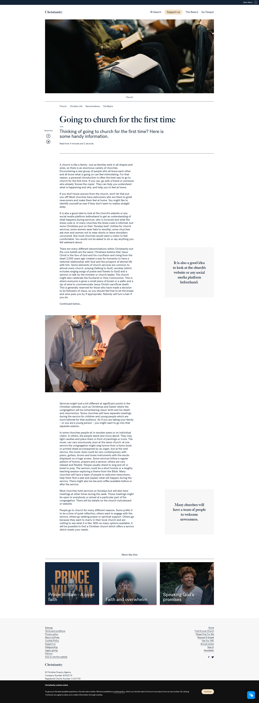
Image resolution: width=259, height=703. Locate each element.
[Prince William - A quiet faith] (72, 583)
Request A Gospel (205, 637)
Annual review (207, 643)
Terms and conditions (55, 631)
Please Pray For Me (205, 634)
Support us (173, 12)
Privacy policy (51, 634)
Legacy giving (51, 650)
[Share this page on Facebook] (48, 137)
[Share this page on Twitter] (48, 143)
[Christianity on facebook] (209, 656)
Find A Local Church (204, 631)
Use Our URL (208, 640)
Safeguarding (51, 647)
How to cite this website (56, 656)
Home (211, 627)
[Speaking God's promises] (187, 583)
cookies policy (119, 691)
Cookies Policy (52, 640)
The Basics (192, 12)
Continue (208, 691)
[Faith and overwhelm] (129, 583)
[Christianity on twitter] (213, 656)
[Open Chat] (251, 695)
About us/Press (52, 637)
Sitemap (49, 627)
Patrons (48, 653)
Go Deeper (207, 12)
